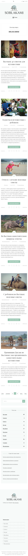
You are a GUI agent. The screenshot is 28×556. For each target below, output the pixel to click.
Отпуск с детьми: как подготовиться (10, 478)
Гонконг (5, 418)
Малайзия (5, 428)
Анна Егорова (21, 125)
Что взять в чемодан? (7, 467)
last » (26, 393)
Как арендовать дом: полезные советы (11, 475)
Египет (4, 421)
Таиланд (5, 439)
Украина (5, 442)
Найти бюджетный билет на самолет (10, 460)
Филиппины (6, 446)
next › (21, 393)
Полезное (6, 125)
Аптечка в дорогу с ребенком (9, 471)
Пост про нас (15, 502)
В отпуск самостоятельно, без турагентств (12, 457)
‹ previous (8, 393)
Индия (4, 425)
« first (2, 393)
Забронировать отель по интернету (10, 464)
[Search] (13, 1)
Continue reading (14, 87)
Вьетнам (4, 241)
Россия (4, 435)
